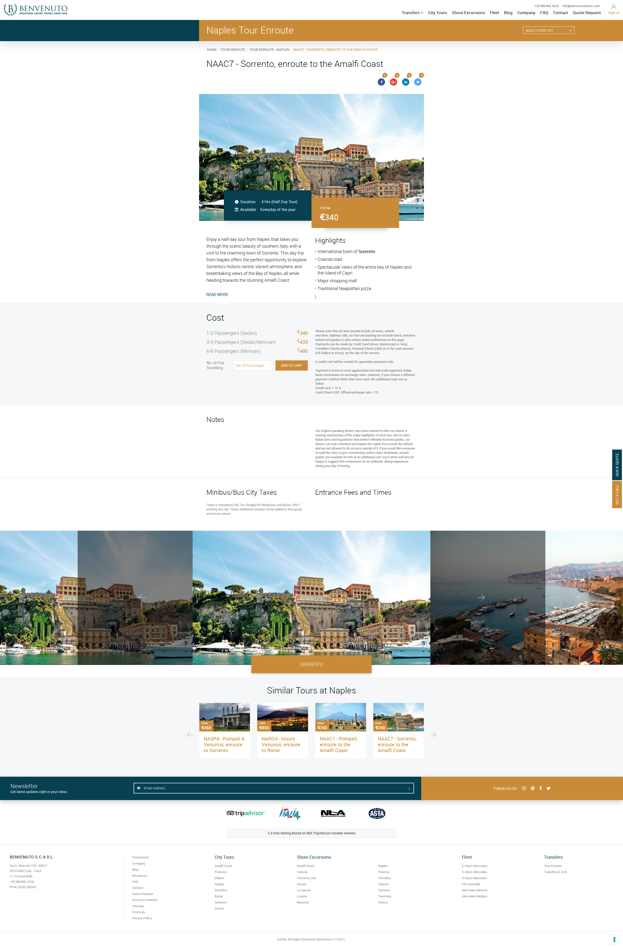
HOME (212, 49)
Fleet (494, 12)
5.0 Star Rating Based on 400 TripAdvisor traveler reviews (312, 833)
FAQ (544, 12)
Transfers (411, 12)
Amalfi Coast (223, 866)
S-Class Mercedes (474, 872)
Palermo (384, 872)
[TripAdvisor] (246, 813)
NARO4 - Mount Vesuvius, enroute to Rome (281, 744)
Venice (219, 908)
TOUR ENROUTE (233, 49)
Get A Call (617, 495)
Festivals (138, 912)
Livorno (302, 896)
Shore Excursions (468, 12)
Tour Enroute (553, 866)
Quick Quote (617, 465)
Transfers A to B (555, 872)
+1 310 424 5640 (21, 876)
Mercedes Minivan (474, 890)
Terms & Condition (144, 900)
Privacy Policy (142, 918)
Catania (302, 872)
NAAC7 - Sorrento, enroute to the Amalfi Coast (397, 744)
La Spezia (304, 890)
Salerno (383, 884)
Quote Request (587, 12)
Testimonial (140, 857)
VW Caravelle (471, 884)
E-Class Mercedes (474, 866)
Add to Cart (291, 365)
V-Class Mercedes (474, 878)
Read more (217, 294)
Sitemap (138, 906)
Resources (139, 875)
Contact (560, 12)
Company (526, 12)
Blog (508, 12)
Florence (221, 872)
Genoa (301, 884)
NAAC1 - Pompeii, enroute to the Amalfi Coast (339, 744)
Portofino (221, 890)
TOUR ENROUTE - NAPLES (269, 49)
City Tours (437, 12)
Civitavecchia (306, 878)
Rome (219, 896)
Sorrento (221, 902)
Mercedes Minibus (474, 896)
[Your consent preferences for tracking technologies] (614, 939)
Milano (219, 878)
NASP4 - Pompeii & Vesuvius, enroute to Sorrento (224, 744)
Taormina (384, 896)
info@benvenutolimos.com (581, 6)
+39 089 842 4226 (546, 6)
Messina (303, 902)
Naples (219, 884)
